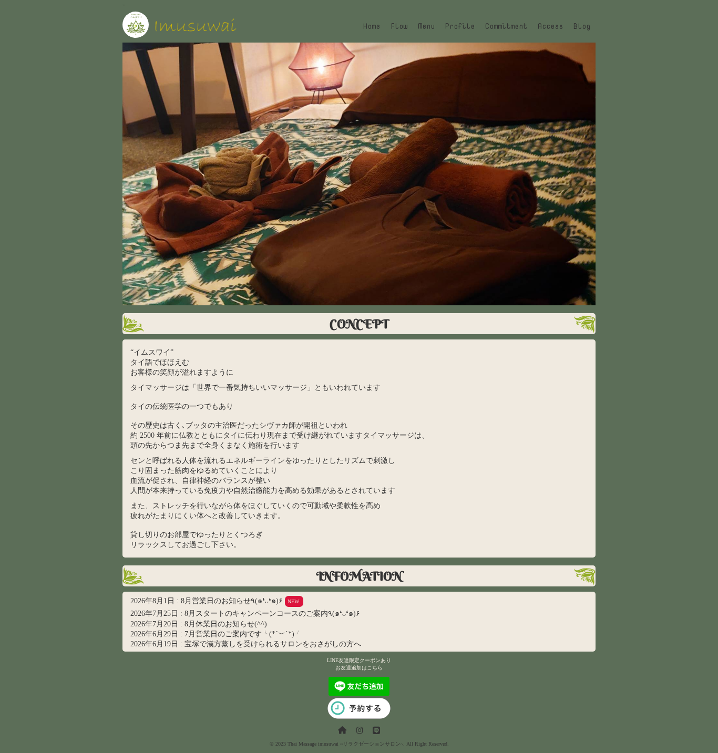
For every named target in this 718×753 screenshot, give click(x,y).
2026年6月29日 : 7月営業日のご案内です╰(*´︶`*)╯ (216, 634)
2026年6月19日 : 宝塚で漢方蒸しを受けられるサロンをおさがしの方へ (245, 643)
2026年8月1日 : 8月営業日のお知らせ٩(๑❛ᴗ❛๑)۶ (214, 600)
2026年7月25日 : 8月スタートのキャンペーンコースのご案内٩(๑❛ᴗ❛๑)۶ (245, 613)
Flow (399, 25)
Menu (426, 25)
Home (371, 25)
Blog (581, 25)
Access (550, 25)
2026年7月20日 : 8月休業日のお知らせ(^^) (198, 624)
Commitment (506, 25)
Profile (460, 25)
